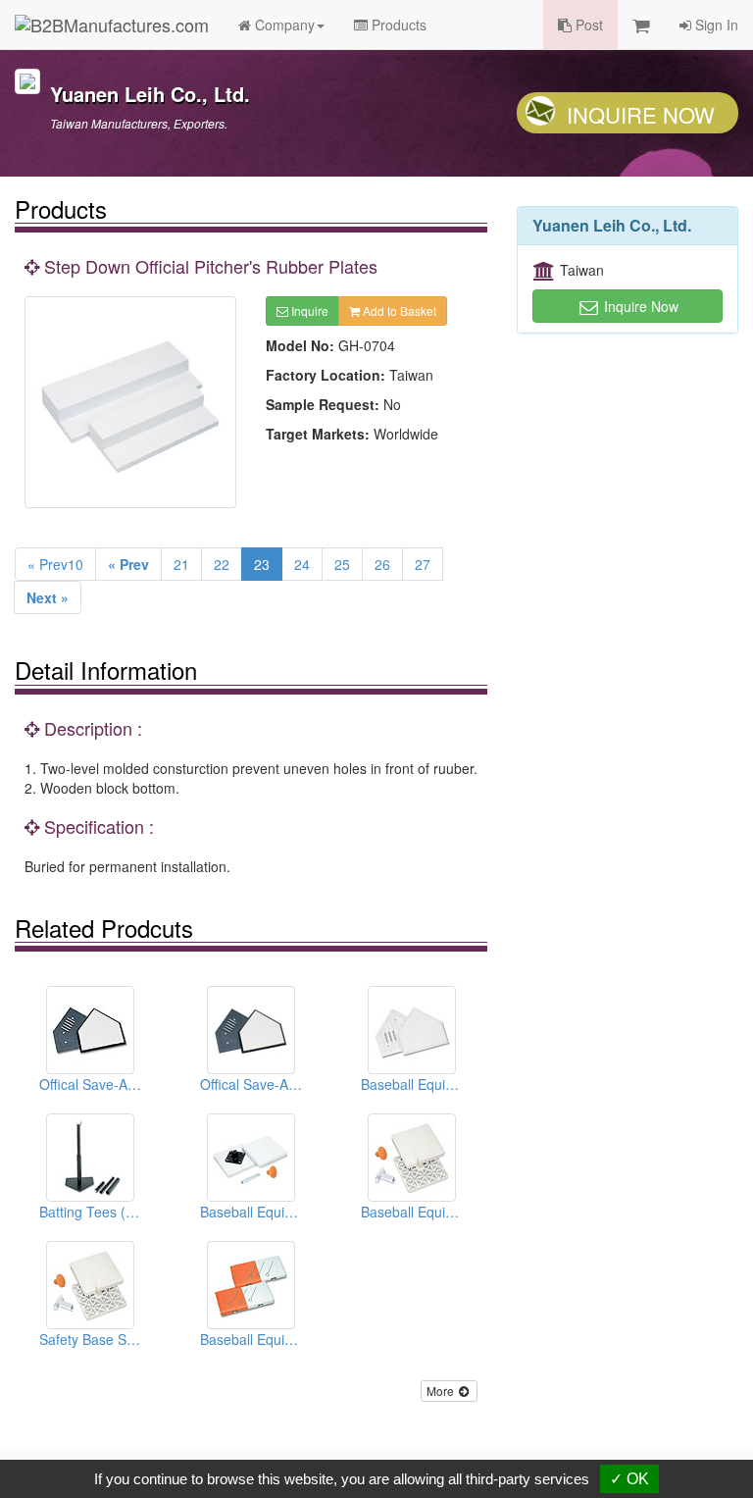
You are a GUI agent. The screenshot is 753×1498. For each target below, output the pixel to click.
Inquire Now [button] (639, 306)
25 (342, 564)
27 (422, 564)
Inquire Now (641, 114)
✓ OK (629, 1479)
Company (283, 24)
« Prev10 (55, 564)
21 (181, 564)
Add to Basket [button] (398, 310)
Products (397, 24)
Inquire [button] (308, 310)
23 (262, 564)
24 (302, 564)
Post (587, 24)
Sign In (714, 24)
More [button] (442, 1390)
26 (382, 564)
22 (221, 564)
